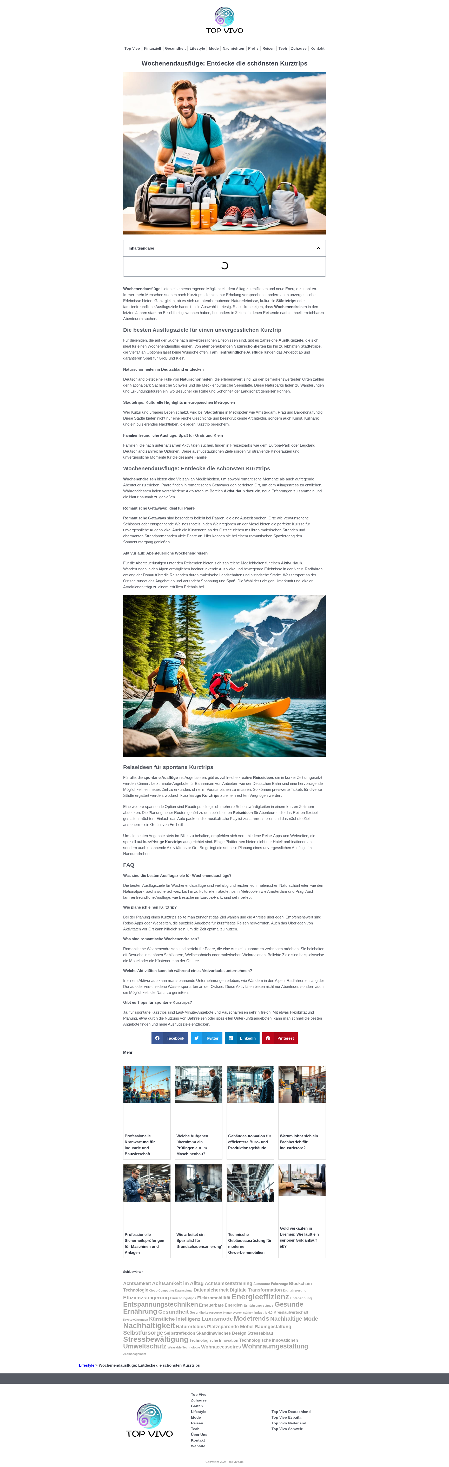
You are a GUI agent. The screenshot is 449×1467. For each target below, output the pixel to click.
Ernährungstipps (259, 1305)
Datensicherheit (211, 1290)
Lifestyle (197, 48)
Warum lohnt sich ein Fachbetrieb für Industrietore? (299, 1142)
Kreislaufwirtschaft (291, 1312)
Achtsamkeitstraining (228, 1283)
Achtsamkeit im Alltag (178, 1283)
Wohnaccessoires (221, 1346)
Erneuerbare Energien (221, 1305)
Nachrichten (233, 48)
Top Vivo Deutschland (291, 1412)
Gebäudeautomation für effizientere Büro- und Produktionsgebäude (249, 1142)
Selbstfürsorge (143, 1332)
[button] (318, 248)
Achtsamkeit (137, 1283)
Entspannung (301, 1298)
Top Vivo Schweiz (287, 1429)
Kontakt (318, 48)
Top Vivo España (286, 1417)
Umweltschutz (145, 1346)
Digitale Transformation (256, 1290)
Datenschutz (184, 1290)
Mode (214, 48)
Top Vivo (132, 48)
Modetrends (251, 1318)
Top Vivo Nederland (289, 1423)
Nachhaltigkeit (149, 1325)
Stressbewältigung (155, 1339)
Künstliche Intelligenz (175, 1319)
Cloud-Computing (161, 1290)
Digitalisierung (295, 1290)
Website (198, 1446)
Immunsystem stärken (238, 1312)
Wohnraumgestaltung (275, 1346)
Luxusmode (217, 1319)
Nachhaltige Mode (294, 1318)
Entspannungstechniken (160, 1304)
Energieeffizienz (260, 1296)
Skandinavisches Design (221, 1333)
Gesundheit (175, 48)
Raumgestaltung (273, 1326)
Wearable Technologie (184, 1347)
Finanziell (152, 48)
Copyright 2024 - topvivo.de (224, 1461)
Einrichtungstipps (183, 1298)
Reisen (268, 48)
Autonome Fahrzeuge (270, 1284)
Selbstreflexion (179, 1333)
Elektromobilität (213, 1297)
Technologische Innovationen (268, 1340)
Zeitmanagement (134, 1353)
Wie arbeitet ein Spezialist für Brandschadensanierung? (199, 1240)
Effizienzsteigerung (146, 1297)
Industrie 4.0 (263, 1312)
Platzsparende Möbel (230, 1326)
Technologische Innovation (213, 1340)
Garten (197, 1406)
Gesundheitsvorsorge (206, 1312)
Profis (253, 48)
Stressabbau (260, 1333)
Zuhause (299, 48)
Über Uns (199, 1434)
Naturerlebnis (191, 1326)
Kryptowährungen (135, 1319)
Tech (283, 48)
